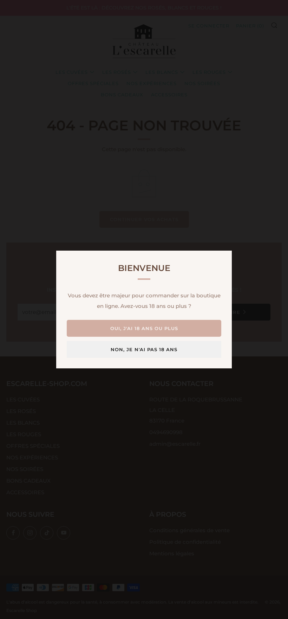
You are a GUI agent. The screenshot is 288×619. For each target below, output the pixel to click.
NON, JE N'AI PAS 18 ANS (144, 349)
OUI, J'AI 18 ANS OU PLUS (144, 328)
